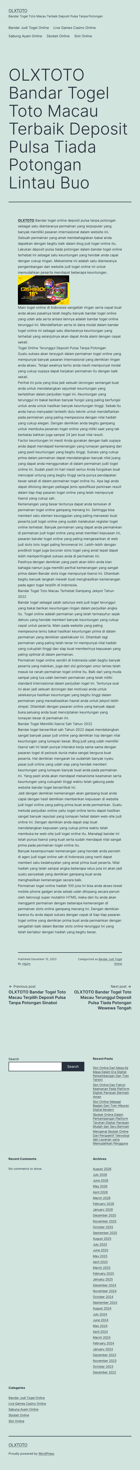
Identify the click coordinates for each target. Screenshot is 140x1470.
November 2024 (105, 1291)
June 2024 (100, 1320)
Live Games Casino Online (74, 28)
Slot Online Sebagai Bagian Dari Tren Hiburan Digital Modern (111, 1105)
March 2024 (102, 1337)
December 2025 (104, 1215)
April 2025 (100, 1262)
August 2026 (102, 1169)
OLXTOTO (18, 10)
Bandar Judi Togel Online (29, 28)
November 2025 (104, 1221)
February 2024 (103, 1343)
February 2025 (103, 1273)
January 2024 (103, 1349)
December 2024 (104, 1285)
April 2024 (100, 1331)
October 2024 (103, 1297)
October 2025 (103, 1227)
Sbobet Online (58, 36)
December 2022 (104, 1372)
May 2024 (100, 1326)
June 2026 (100, 1180)
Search (14, 1059)
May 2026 (100, 1186)
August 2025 (102, 1238)
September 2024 (105, 1302)
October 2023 (103, 1366)
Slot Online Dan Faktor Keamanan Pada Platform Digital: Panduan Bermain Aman (111, 1091)
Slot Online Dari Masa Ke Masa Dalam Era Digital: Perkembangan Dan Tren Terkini (111, 1074)
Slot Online (83, 36)
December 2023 (104, 1355)
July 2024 (100, 1314)
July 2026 (100, 1174)
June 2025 (100, 1250)
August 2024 (102, 1308)
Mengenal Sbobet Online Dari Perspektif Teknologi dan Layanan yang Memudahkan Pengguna (111, 1137)
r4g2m (26, 963)
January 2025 (103, 1279)
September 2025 (105, 1233)
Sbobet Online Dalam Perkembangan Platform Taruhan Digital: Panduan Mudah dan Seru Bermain (111, 1120)
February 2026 (103, 1204)
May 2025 (100, 1256)
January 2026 (103, 1209)
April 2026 (100, 1192)
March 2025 (101, 1267)
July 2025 (100, 1244)
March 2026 (101, 1198)
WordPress (46, 1453)
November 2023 (104, 1361)
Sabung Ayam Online (25, 36)
